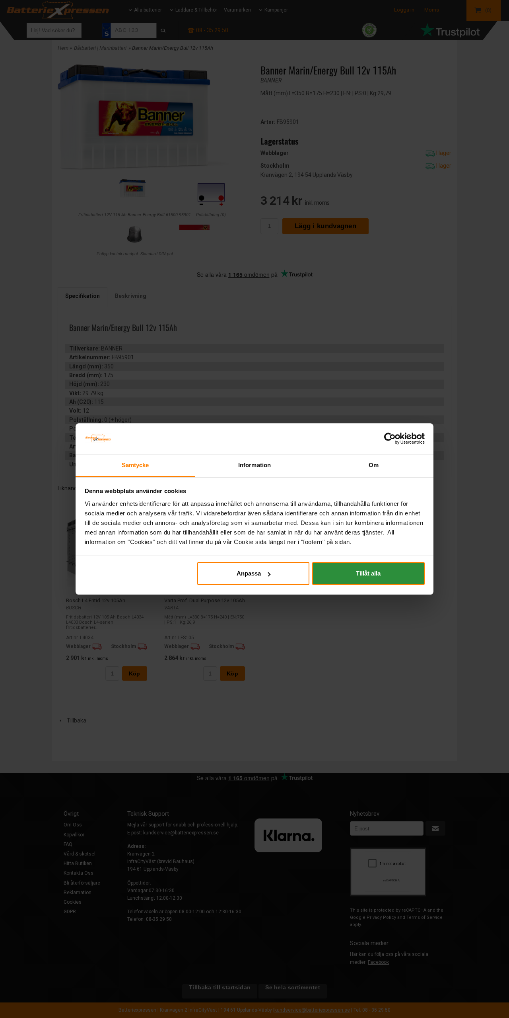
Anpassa (249, 573)
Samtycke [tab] (135, 465)
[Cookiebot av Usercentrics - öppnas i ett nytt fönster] (390, 438)
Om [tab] (374, 465)
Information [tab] (254, 465)
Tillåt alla (368, 573)
